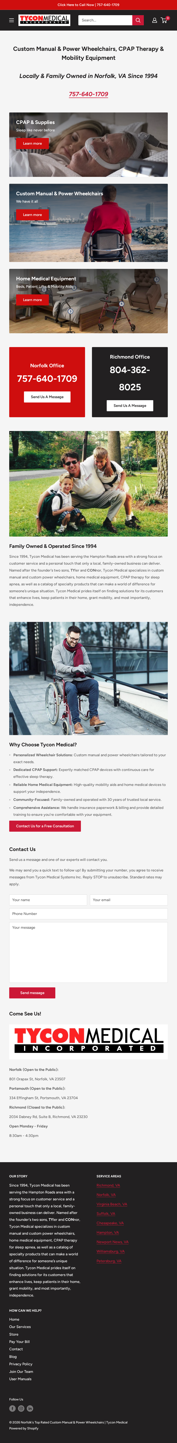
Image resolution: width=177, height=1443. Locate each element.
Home (14, 1319)
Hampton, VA (108, 1232)
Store (13, 1334)
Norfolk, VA (106, 1195)
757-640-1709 (47, 378)
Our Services (20, 1327)
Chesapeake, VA (110, 1223)
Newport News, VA (113, 1242)
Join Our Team (21, 1371)
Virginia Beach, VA (112, 1204)
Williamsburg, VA (111, 1251)
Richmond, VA (108, 1185)
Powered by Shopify (23, 1428)
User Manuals (20, 1379)
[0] (164, 20)
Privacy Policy (20, 1364)
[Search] (138, 20)
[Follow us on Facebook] (12, 1408)
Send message (32, 993)
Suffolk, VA (106, 1213)
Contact (16, 1349)
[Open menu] (11, 20)
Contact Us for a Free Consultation (45, 826)
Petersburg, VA (109, 1261)
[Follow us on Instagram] (21, 1408)
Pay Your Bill (19, 1342)
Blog (13, 1356)
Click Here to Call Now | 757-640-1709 (88, 5)
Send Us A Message (47, 397)
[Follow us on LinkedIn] (30, 1408)
